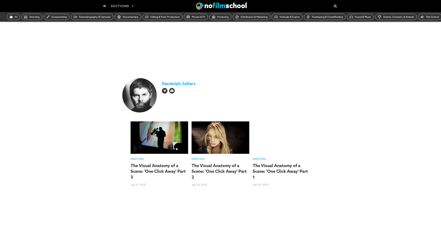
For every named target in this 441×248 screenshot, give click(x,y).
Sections (120, 6)
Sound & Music (363, 17)
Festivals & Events (290, 17)
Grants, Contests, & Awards (398, 17)
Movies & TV (198, 17)
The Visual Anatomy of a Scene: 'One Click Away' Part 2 (219, 171)
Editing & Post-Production (165, 17)
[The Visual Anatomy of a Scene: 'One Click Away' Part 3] (159, 137)
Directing (34, 17)
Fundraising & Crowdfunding (327, 17)
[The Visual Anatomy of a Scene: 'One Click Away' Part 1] (281, 137)
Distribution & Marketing (254, 17)
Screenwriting (59, 17)
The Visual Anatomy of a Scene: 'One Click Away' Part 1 (280, 171)
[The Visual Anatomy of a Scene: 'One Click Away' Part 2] (220, 137)
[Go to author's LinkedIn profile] (164, 91)
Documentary (130, 17)
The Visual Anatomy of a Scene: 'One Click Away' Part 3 (158, 171)
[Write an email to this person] (172, 91)
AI (16, 17)
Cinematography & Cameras (95, 17)
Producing (223, 17)
